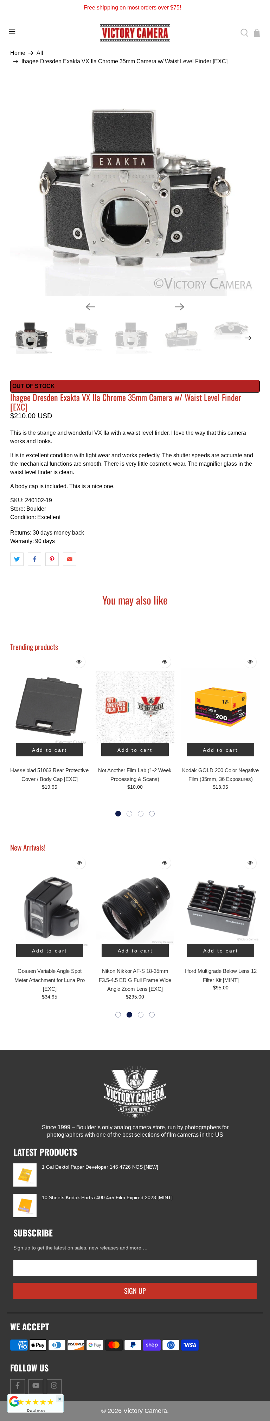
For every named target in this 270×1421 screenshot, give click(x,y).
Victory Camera (145, 1410)
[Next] (179, 307)
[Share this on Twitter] (17, 559)
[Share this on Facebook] (34, 559)
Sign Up (135, 1290)
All (40, 53)
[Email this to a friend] (69, 559)
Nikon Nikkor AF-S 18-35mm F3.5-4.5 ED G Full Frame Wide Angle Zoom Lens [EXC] (49, 980)
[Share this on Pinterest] (52, 559)
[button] (118, 813)
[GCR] (14, 1401)
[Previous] (90, 307)
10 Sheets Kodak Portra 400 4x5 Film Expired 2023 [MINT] (107, 1197)
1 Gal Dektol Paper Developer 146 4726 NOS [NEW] (100, 1167)
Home (17, 53)
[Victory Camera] (135, 32)
